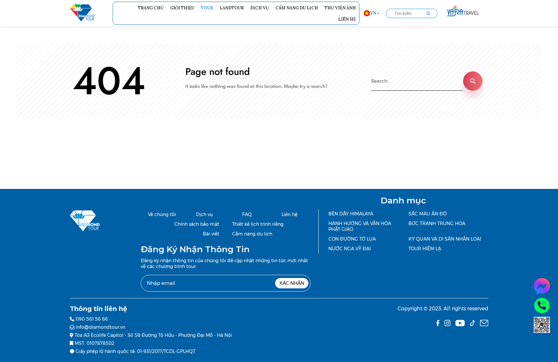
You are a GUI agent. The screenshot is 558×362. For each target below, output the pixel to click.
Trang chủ (151, 8)
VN (373, 13)
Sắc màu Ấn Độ (427, 214)
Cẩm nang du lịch (296, 8)
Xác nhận (291, 283)
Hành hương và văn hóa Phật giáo (359, 226)
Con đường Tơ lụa (352, 239)
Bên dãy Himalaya (350, 214)
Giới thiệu (182, 8)
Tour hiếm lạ (424, 249)
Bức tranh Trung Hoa (436, 223)
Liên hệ (347, 19)
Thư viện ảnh (340, 8)
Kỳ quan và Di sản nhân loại (444, 239)
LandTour (232, 8)
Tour (207, 8)
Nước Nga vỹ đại (349, 249)
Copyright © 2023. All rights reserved (443, 308)
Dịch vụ (259, 8)
